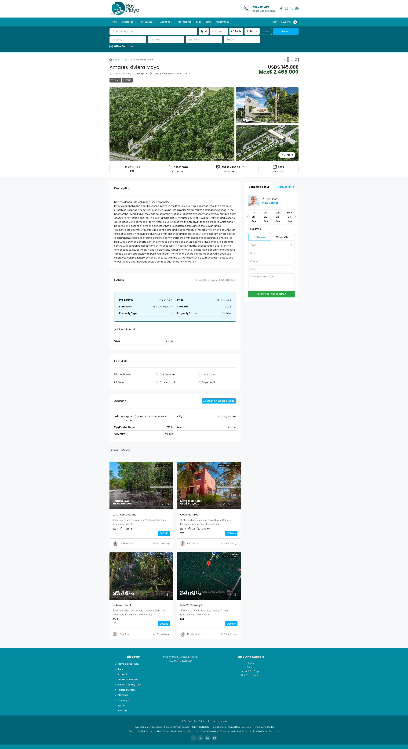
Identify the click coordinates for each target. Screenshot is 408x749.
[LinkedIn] (207, 738)
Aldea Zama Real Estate (239, 731)
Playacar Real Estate (138, 731)
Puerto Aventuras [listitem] (128, 679)
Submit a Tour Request (271, 294)
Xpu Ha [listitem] (122, 705)
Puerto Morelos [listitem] (127, 689)
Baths (254, 31)
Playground (208, 382)
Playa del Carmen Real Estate (148, 727)
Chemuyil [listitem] (123, 700)
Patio (121, 382)
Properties (127, 22)
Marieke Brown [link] (126, 543)
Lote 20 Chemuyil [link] (191, 605)
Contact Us (222, 22)
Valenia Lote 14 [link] (122, 605)
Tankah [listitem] (122, 710)
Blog (208, 22)
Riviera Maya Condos (264, 727)
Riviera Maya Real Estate (239, 727)
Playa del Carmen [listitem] (128, 664)
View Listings (270, 203)
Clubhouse (124, 374)
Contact (251, 667)
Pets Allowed (167, 382)
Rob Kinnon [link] (192, 543)
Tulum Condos (218, 727)
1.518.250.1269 (260, 6)
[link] (141, 485)
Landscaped (209, 374)
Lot (125, 59)
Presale (127, 80)
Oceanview (232, 466)
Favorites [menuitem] (288, 22)
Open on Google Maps (220, 401)
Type (204, 31)
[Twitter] (200, 738)
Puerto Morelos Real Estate (213, 731)
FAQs (198, 22)
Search (285, 31)
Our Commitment (251, 675)
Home (114, 22)
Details (164, 533)
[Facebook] (193, 738)
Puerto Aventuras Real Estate (184, 731)
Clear (266, 31)
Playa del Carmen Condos (176, 727)
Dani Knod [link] (125, 634)
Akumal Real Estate (159, 731)
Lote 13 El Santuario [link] (124, 514)
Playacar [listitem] (123, 695)
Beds (237, 31)
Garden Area (167, 374)
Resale (166, 466)
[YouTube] (214, 738)
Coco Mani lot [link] (189, 514)
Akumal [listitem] (122, 674)
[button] (204, 46)
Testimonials (184, 22)
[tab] (259, 186)
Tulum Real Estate (200, 727)
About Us (165, 22)
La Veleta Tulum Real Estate (266, 731)
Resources (146, 22)
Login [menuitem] (275, 22)
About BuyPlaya (251, 671)
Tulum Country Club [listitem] (129, 684)
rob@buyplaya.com (263, 10)
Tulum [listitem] (121, 669)
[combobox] (219, 31)
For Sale (115, 80)
